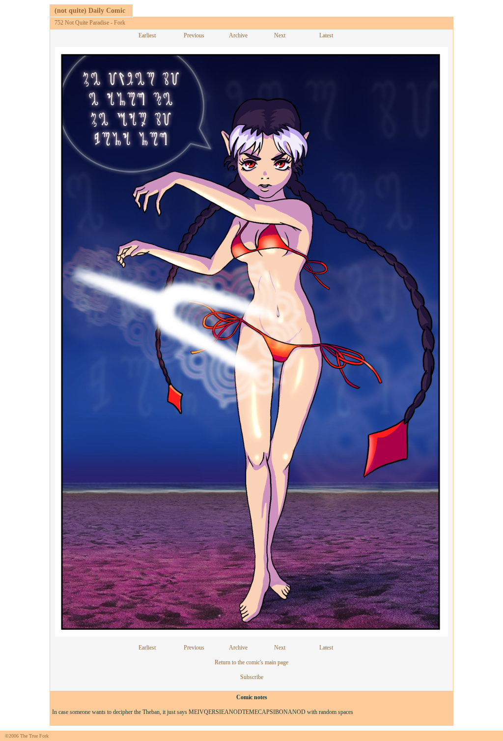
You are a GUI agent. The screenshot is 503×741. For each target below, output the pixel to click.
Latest (326, 35)
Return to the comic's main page (251, 662)
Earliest (147, 35)
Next (279, 35)
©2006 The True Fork (27, 736)
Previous (194, 35)
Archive (238, 35)
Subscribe (251, 677)
